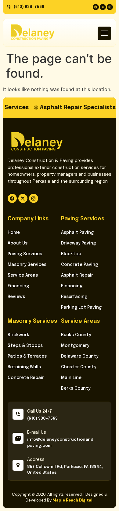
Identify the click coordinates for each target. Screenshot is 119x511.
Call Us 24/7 (39, 411)
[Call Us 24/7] (18, 414)
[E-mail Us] (18, 438)
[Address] (18, 465)
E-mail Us (36, 432)
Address (36, 460)
